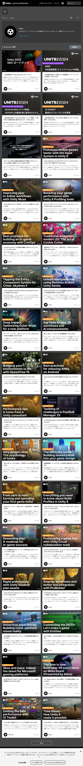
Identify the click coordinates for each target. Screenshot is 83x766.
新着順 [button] (74, 47)
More (41, 743)
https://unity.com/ (24, 36)
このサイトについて (45, 3)
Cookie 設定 (22, 762)
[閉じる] (81, 751)
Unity (10, 89)
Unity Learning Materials (15, 3)
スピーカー (5, 18)
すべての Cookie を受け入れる (55, 762)
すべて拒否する (36, 762)
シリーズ (56, 3)
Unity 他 (10, 735)
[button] (62, 3)
